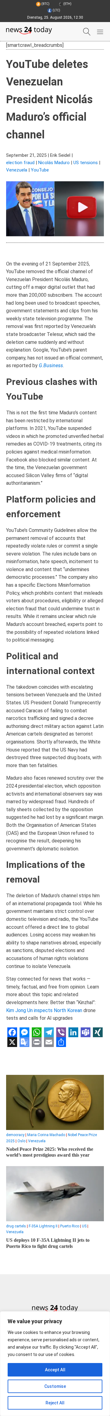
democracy (15, 1135)
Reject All (55, 1402)
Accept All (55, 1369)
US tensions (85, 162)
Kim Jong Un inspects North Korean (44, 1010)
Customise (55, 1386)
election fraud (20, 162)
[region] (55, 1363)
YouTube (40, 170)
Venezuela (16, 170)
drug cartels (16, 1226)
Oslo (21, 1141)
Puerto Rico (69, 1226)
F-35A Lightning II (43, 1226)
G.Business (51, 365)
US (84, 1226)
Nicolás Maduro (54, 162)
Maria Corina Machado (46, 1135)
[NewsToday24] (29, 32)
